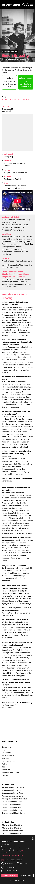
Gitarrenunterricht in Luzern (12, 834)
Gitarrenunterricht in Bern (12, 828)
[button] (17, 856)
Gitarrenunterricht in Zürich (12, 825)
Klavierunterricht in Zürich (12, 802)
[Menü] (31, 4)
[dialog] (17, 859)
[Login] (28, 4)
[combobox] (32, 838)
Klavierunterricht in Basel (12, 807)
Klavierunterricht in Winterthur (14, 813)
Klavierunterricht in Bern (11, 805)
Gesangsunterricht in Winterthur (14, 799)
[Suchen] (24, 4)
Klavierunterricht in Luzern (12, 810)
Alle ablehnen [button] (26, 875)
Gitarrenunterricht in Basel (12, 831)
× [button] (33, 839)
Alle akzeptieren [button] (9, 875)
